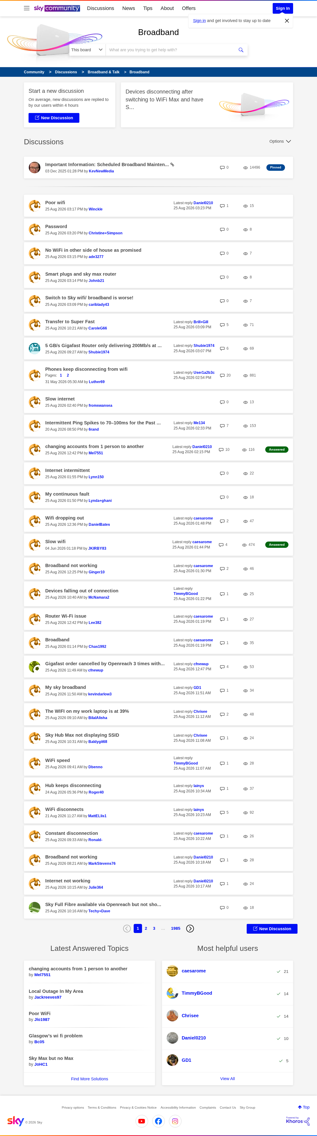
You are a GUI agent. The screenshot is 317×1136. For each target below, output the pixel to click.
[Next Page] (190, 928)
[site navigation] (26, 8)
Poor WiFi (40, 1013)
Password (56, 226)
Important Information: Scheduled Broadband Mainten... (107, 164)
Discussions (100, 8)
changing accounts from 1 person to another (94, 446)
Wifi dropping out (64, 517)
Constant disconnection (71, 833)
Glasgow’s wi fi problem (56, 1035)
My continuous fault (67, 494)
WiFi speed (57, 760)
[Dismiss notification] (287, 21)
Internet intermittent (67, 470)
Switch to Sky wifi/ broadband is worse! (89, 297)
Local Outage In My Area (56, 991)
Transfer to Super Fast (70, 321)
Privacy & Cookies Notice (138, 1107)
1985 (175, 928)
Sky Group (247, 1107)
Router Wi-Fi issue (65, 616)
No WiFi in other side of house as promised (93, 250)
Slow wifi (55, 541)
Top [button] (306, 1107)
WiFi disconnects (64, 809)
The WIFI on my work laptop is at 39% (87, 711)
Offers (189, 8)
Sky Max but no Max (51, 1058)
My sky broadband (65, 687)
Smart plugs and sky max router (80, 274)
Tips (147, 8)
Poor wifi (55, 202)
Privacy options (73, 1107)
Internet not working (67, 880)
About (167, 8)
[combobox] (169, 50)
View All (227, 1078)
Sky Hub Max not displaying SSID (82, 735)
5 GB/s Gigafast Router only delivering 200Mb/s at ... (103, 345)
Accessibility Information (178, 1107)
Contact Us (228, 1107)
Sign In (283, 8)
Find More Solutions (89, 1079)
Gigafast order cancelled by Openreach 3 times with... (105, 663)
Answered (277, 449)
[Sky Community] (57, 8)
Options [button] (276, 141)
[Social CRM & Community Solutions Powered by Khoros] (298, 1121)
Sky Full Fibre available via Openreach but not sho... (103, 904)
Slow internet (60, 398)
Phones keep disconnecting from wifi (86, 369)
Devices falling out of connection (81, 590)
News (128, 8)
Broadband (158, 32)
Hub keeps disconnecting (73, 785)
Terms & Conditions (102, 1107)
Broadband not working (71, 565)
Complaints (208, 1107)
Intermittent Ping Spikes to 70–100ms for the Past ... (103, 422)
